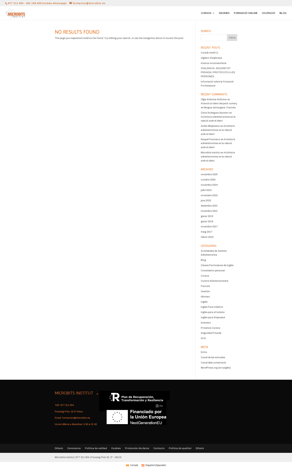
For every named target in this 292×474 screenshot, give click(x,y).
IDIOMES (224, 13)
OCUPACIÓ (268, 13)
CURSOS (206, 13)
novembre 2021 (209, 211)
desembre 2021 (209, 205)
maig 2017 (206, 232)
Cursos (205, 276)
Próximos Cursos (210, 328)
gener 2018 (207, 221)
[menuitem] (132, 465)
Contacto (159, 448)
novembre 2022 (209, 195)
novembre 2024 (209, 185)
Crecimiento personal (213, 270)
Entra (204, 352)
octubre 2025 (208, 179)
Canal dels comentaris (213, 362)
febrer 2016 (207, 237)
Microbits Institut (210, 152)
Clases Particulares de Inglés (217, 265)
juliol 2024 (206, 190)
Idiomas (205, 296)
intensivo (206, 322)
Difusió (59, 448)
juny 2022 (206, 200)
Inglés (204, 302)
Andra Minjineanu (210, 126)
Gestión (205, 291)
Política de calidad (96, 448)
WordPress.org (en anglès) (216, 368)
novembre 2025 (209, 174)
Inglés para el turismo (213, 312)
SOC (203, 338)
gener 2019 (207, 216)
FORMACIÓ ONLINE (246, 13)
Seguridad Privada (211, 333)
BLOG (283, 13)
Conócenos (74, 448)
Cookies (116, 448)
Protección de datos (137, 448)
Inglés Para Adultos (212, 307)
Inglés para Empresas (213, 317)
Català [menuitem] (134, 465)
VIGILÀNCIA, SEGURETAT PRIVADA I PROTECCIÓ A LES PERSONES (218, 72)
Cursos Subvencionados (214, 281)
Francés (205, 286)
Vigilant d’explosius (211, 58)
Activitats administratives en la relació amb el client (218, 130)
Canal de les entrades (213, 357)
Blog (203, 260)
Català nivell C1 (209, 52)
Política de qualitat (180, 448)
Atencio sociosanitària (213, 63)
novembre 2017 (209, 226)
